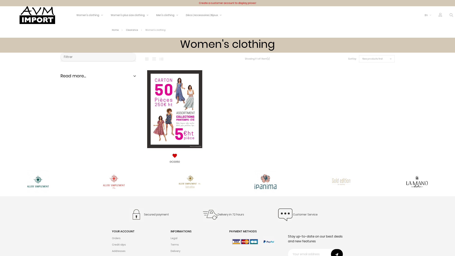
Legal (174, 238)
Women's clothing (87, 15)
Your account (123, 231)
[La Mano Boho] (417, 181)
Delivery (175, 251)
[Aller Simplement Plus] (114, 181)
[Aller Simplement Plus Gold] (189, 181)
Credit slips (119, 244)
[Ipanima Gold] (341, 181)
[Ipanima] (265, 181)
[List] (161, 58)
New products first (372, 58)
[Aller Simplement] (38, 181)
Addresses (118, 251)
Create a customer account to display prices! (227, 3)
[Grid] (147, 58)
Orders (116, 238)
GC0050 (175, 162)
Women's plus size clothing (128, 15)
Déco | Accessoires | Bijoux (202, 15)
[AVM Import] (37, 15)
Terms (175, 244)
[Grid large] (154, 59)
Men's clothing (165, 15)
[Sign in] (440, 15)
